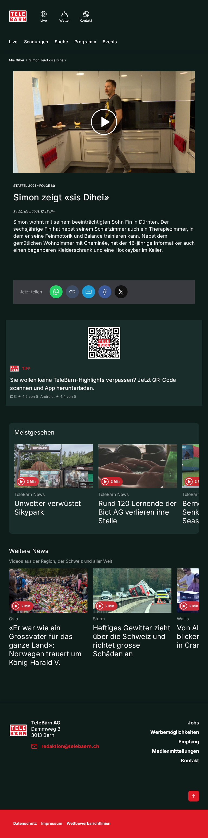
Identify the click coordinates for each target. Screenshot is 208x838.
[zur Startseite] (18, 16)
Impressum (51, 823)
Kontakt (190, 760)
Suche (61, 41)
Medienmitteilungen (175, 751)
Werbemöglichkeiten (174, 732)
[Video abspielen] (104, 122)
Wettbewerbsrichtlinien (88, 823)
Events (110, 41)
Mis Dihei (16, 60)
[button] (72, 291)
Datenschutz (25, 823)
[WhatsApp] (56, 291)
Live (13, 41)
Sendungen (36, 41)
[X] (121, 291)
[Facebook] (104, 291)
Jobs (193, 723)
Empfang (188, 741)
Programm (85, 41)
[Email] (88, 291)
